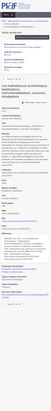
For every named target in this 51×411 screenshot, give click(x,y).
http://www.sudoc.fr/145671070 (16, 229)
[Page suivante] (24, 79)
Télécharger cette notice (35, 102)
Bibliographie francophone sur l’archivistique (28, 21)
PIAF (4, 21)
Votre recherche (11, 24)
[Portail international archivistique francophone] (25, 6)
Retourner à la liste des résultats (33, 37)
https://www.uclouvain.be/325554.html (19, 221)
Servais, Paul (7, 118)
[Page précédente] (4, 79)
